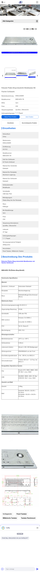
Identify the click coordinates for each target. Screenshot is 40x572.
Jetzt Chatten (29, 117)
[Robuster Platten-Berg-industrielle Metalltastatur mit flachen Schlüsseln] (19, 47)
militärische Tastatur (10, 518)
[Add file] (2, 569)
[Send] (37, 569)
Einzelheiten (10, 123)
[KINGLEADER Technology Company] (20, 2)
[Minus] (37, 528)
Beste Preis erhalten (11, 116)
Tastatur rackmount (28, 518)
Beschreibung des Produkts (29, 123)
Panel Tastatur (22, 514)
